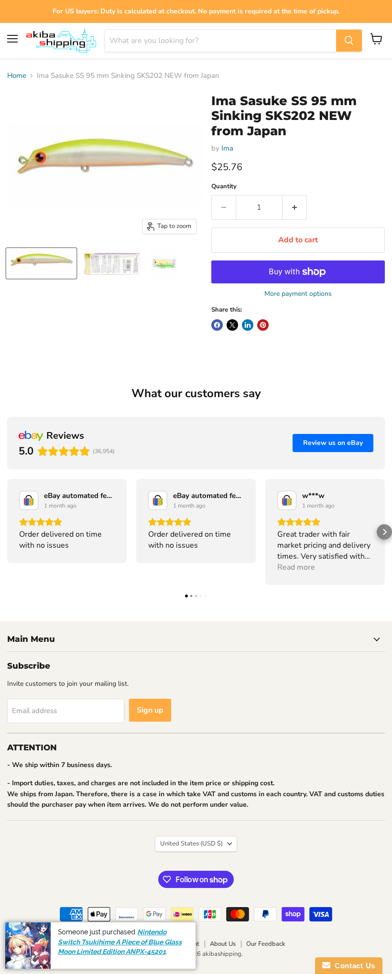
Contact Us (352, 966)
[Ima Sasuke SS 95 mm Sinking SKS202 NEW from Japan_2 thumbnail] (112, 263)
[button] (7, 532)
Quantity (224, 186)
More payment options (298, 294)
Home (16, 76)
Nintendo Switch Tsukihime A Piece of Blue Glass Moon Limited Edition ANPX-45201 (120, 941)
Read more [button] (296, 567)
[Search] (349, 41)
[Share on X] (232, 325)
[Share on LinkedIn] (247, 325)
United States (191, 843)
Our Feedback (265, 944)
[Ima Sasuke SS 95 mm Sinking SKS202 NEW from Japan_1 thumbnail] (41, 263)
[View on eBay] (28, 500)
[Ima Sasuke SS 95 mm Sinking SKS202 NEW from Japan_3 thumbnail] (164, 263)
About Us (223, 944)
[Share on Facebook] (217, 325)
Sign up (150, 710)
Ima (227, 148)
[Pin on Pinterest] (263, 325)
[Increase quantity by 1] (295, 207)
